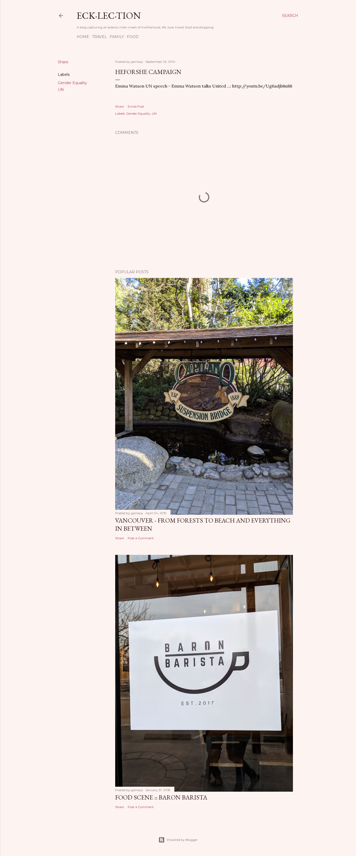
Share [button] (63, 62)
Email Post (136, 106)
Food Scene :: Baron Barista (161, 797)
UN (61, 89)
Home (83, 36)
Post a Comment (141, 538)
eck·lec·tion (109, 15)
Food (133, 36)
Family (117, 36)
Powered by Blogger (182, 840)
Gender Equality (72, 82)
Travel (99, 36)
